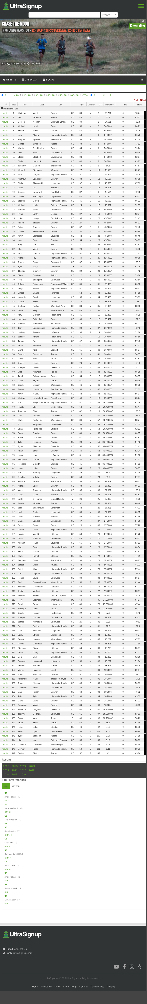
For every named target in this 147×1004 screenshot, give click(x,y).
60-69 (75, 95)
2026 (6, 766)
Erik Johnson (10, 900)
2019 (31, 770)
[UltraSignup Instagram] (132, 966)
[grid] (73, 431)
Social (49, 79)
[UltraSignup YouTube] (116, 966)
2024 (23, 766)
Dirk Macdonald (12, 854)
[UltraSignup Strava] (139, 966)
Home (35, 986)
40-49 (51, 95)
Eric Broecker (11, 819)
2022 (6, 770)
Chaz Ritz (9, 842)
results (5, 113)
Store (66, 986)
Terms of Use (97, 986)
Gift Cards (46, 986)
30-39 (39, 95)
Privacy (111, 986)
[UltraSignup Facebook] (124, 966)
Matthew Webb (11, 808)
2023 (32, 766)
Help (74, 986)
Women (16, 786)
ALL (7, 95)
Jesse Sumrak (11, 888)
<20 (16, 95)
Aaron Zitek (10, 865)
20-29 (27, 95)
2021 (14, 770)
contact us (20, 948)
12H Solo (140, 100)
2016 (23, 774)
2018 (6, 774)
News (57, 986)
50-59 (63, 95)
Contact (83, 986)
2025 (15, 766)
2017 (14, 774)
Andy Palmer (10, 797)
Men (6, 786)
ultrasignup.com (22, 952)
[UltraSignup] (22, 5)
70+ (85, 95)
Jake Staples (10, 831)
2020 (23, 770)
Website (11, 79)
